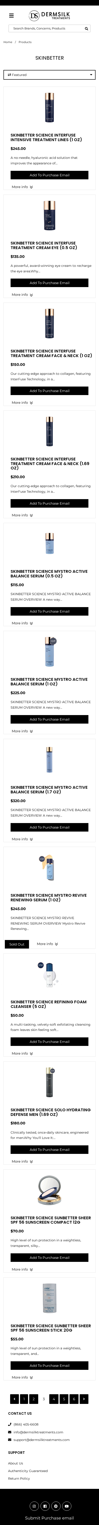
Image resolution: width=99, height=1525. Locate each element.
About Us (15, 1463)
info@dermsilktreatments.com (38, 1432)
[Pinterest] (56, 1506)
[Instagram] (34, 1506)
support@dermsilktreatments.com (42, 1440)
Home (7, 42)
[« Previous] (14, 1399)
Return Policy (19, 1478)
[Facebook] (45, 1506)
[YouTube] (66, 1506)
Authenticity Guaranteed (28, 1471)
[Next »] (84, 1399)
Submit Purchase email (49, 1518)
